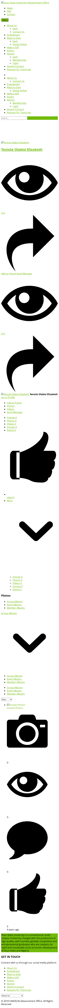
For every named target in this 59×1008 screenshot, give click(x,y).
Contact (11, 14)
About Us (12, 25)
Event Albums (14, 604)
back (15, 28)
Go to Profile (8, 397)
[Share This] (29, 270)
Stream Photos (15, 708)
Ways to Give (14, 38)
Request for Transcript (19, 69)
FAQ (9, 11)
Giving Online (20, 44)
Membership (19, 60)
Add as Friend (8, 273)
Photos (11, 420)
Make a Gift (13, 47)
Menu (4, 20)
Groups (12, 427)
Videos (11, 424)
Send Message (24, 273)
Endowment (13, 35)
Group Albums (15, 601)
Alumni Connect (15, 66)
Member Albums (16, 607)
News (10, 8)
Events (10, 50)
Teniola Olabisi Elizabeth (22, 149)
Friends (12, 417)
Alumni (10, 53)
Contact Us (18, 31)
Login (15, 63)
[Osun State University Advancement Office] (25, 2)
